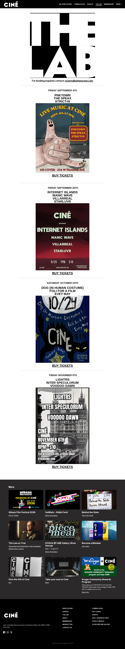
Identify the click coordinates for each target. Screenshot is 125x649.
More (118, 4)
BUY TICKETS (62, 175)
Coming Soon (79, 4)
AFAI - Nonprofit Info (100, 618)
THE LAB (99, 4)
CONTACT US (67, 627)
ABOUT (65, 618)
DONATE (90, 4)
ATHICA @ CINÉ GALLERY (101, 624)
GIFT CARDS (96, 611)
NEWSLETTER (67, 624)
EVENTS (95, 615)
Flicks (64, 643)
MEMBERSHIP (109, 4)
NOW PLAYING (67, 4)
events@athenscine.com (79, 80)
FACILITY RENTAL (98, 621)
